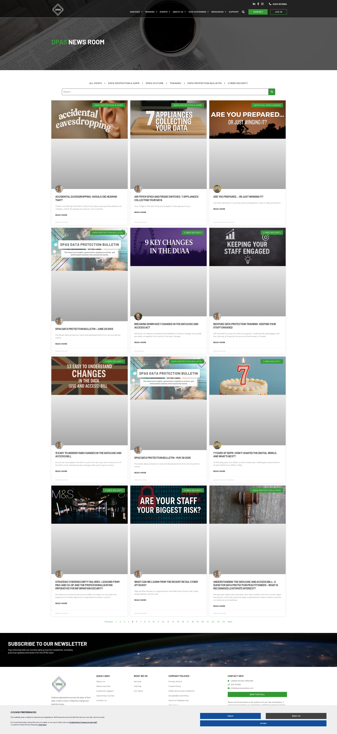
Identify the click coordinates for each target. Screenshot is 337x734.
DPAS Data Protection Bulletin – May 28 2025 (162, 457)
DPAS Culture (154, 83)
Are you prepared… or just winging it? (238, 196)
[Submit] (272, 92)
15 (178, 621)
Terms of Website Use (178, 700)
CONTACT (258, 12)
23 (218, 621)
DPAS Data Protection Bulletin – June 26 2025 (84, 328)
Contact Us (101, 700)
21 (208, 621)
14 (173, 621)
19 (197, 621)
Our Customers (197, 12)
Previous (109, 621)
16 (183, 621)
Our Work (138, 691)
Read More (61, 215)
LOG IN (278, 12)
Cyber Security (238, 83)
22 (213, 621)
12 (163, 621)
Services (135, 12)
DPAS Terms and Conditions (181, 691)
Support (233, 12)
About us (178, 12)
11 (158, 621)
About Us (100, 681)
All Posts (95, 83)
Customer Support (105, 691)
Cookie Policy (174, 686)
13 (168, 621)
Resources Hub (103, 686)
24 (223, 621)
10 (154, 621)
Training (150, 12)
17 (188, 621)
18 (193, 621)
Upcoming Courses (105, 696)
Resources (217, 12)
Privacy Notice (175, 681)
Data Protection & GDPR (123, 83)
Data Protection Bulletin (204, 83)
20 (202, 621)
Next (230, 621)
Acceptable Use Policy (178, 696)
